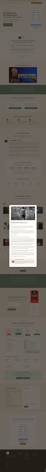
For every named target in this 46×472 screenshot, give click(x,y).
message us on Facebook (30, 243)
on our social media (21, 247)
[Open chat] (44, 470)
